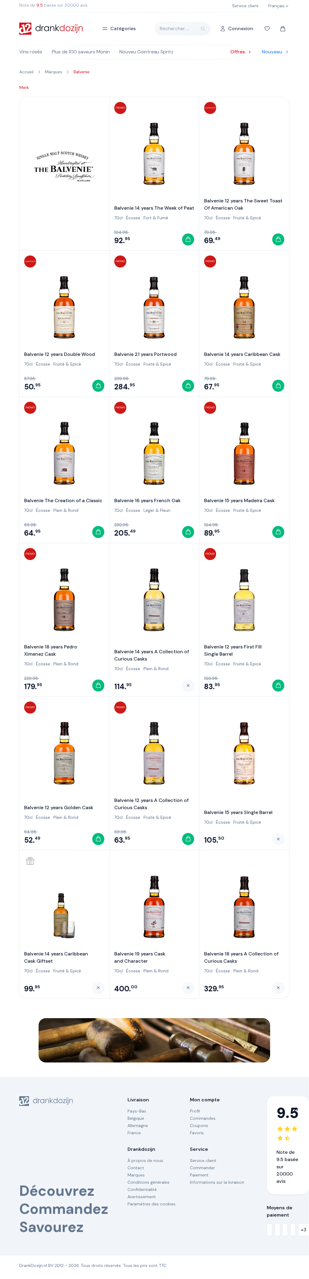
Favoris (197, 1132)
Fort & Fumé (155, 217)
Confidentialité (142, 1189)
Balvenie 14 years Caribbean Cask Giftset (56, 957)
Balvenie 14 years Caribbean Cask (242, 354)
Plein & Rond (65, 510)
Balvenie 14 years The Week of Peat (154, 208)
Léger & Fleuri (156, 510)
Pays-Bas (137, 1111)
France (134, 1132)
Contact (136, 1167)
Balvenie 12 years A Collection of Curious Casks (151, 804)
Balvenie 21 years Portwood (145, 354)
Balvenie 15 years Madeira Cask (239, 500)
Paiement (199, 1175)
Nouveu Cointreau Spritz (146, 52)
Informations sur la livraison (217, 1182)
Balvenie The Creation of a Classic (63, 500)
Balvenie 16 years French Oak (147, 500)
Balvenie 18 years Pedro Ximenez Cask (50, 650)
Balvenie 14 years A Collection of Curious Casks (151, 655)
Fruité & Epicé (247, 217)
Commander (202, 1167)
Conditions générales (148, 1182)
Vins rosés (30, 52)
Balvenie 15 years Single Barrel (238, 812)
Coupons (199, 1125)
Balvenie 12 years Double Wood (59, 354)
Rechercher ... (174, 28)
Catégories (123, 28)
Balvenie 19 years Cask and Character (139, 957)
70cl (118, 217)
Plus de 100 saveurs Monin (81, 52)
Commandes (203, 1118)
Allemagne (138, 1125)
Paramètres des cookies (151, 1204)
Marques (136, 1175)
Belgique (136, 1118)
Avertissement (142, 1196)
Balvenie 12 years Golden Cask (58, 807)
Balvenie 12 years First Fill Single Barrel (233, 650)
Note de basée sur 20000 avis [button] (53, 5)
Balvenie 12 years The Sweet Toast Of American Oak (243, 204)
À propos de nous (145, 1160)
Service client (203, 1160)
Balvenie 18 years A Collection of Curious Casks (241, 957)
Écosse (133, 217)
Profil (195, 1111)
